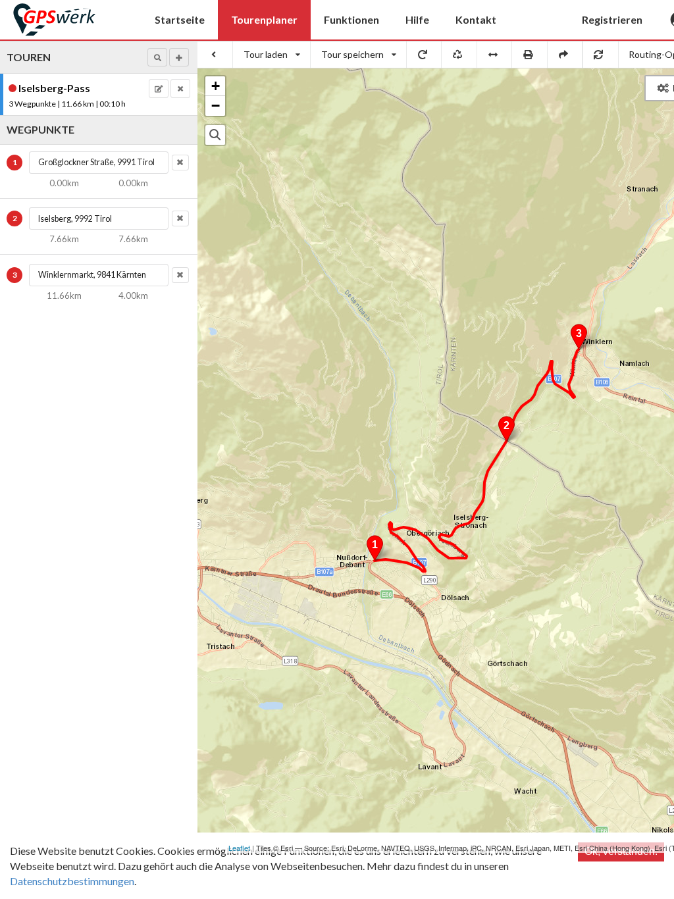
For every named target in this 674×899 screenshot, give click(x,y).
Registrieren (612, 19)
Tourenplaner (264, 19)
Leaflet (239, 847)
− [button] (215, 105)
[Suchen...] (215, 135)
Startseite (180, 19)
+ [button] (215, 86)
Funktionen (351, 19)
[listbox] (272, 54)
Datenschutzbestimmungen (72, 881)
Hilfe (417, 19)
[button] (157, 57)
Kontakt (475, 19)
